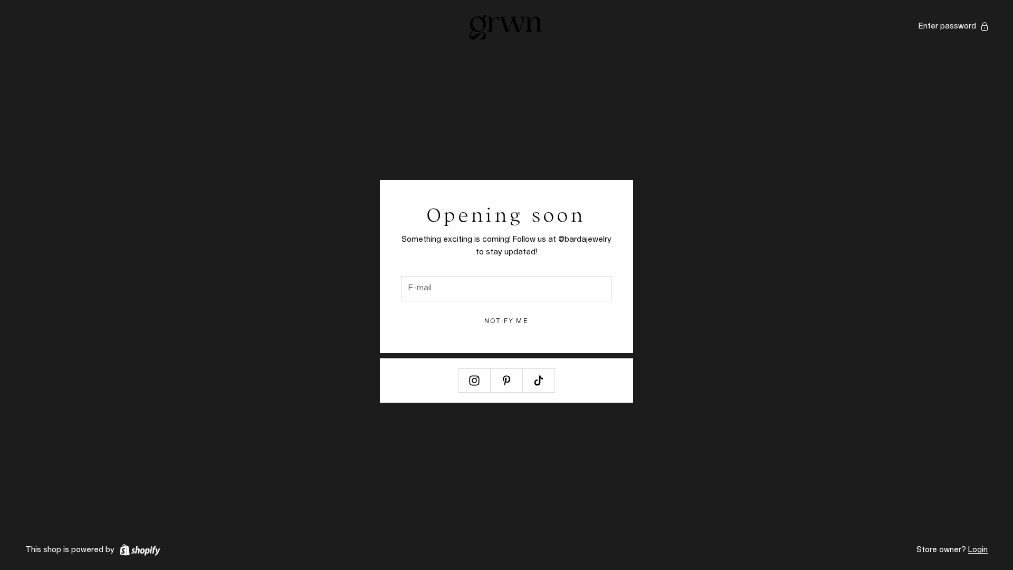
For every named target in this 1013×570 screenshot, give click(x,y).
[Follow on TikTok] (539, 380)
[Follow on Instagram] (474, 380)
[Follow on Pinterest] (506, 380)
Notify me (506, 321)
